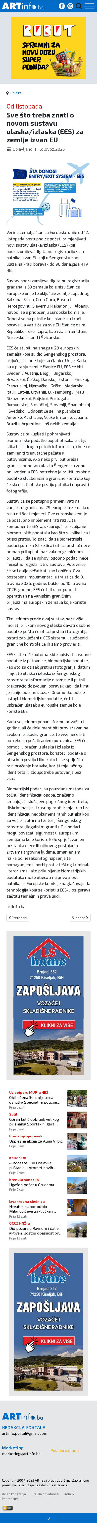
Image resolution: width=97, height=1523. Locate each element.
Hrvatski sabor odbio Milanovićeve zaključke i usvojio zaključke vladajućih (33, 1208)
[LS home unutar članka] (48, 1005)
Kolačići (69, 1494)
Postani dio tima (64, 1450)
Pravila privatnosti (45, 1494)
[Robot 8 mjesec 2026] (48, 47)
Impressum (10, 1499)
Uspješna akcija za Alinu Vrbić (36, 1141)
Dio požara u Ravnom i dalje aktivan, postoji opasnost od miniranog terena (34, 1230)
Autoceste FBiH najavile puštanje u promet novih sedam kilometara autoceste (34, 1165)
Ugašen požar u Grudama (31, 1184)
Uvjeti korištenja (14, 1494)
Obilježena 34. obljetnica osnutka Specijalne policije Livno (33, 1099)
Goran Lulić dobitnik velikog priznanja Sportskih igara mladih (34, 1121)
